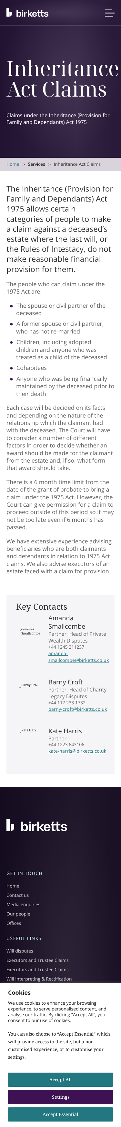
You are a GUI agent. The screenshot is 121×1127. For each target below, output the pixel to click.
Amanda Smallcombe (66, 622)
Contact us (17, 895)
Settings (60, 1097)
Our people (18, 914)
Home (12, 164)
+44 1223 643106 (66, 745)
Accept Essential (60, 1114)
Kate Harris (65, 731)
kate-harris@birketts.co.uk (77, 751)
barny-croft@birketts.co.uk (77, 709)
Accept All (60, 1079)
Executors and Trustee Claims (37, 960)
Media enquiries (23, 905)
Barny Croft (65, 682)
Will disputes (19, 951)
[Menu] (110, 15)
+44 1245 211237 (66, 647)
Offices (13, 923)
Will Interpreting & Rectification (39, 979)
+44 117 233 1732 (67, 703)
